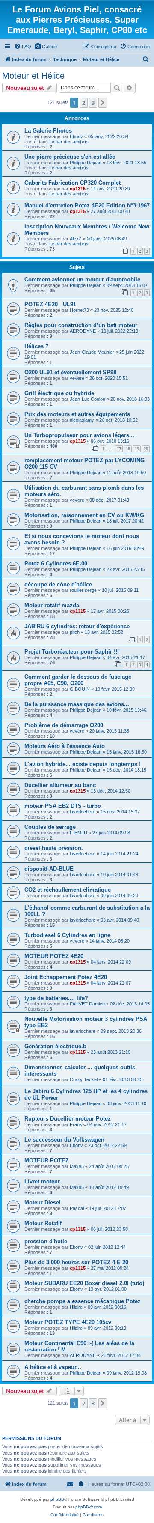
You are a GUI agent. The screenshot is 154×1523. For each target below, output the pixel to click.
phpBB (57, 1499)
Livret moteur (42, 1181)
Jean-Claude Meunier (92, 352)
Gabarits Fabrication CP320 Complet (72, 183)
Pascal (77, 1208)
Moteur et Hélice (33, 75)
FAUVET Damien (87, 1003)
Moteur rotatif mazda (51, 605)
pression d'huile (45, 1241)
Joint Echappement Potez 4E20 (65, 977)
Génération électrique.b (55, 1046)
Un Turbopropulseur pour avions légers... (79, 435)
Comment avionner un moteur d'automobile (82, 279)
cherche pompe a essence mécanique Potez (82, 1301)
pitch (75, 632)
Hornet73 (79, 310)
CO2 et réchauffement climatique (67, 890)
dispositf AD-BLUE (49, 869)
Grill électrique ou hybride (59, 393)
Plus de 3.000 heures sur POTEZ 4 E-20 (76, 1262)
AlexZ (76, 238)
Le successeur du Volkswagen (64, 1139)
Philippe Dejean (85, 162)
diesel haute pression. (53, 848)
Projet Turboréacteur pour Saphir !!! (71, 651)
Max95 (77, 1166)
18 (128, 449)
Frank (76, 1124)
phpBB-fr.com (88, 1507)
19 (137, 449)
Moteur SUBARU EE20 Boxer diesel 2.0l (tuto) (84, 1283)
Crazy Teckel (84, 1079)
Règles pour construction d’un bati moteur (80, 325)
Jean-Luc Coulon (87, 399)
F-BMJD (78, 832)
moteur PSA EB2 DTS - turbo (62, 806)
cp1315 (78, 188)
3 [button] (93, 102)
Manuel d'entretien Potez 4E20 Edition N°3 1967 (87, 205)
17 (119, 449)
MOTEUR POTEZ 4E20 (53, 956)
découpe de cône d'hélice (58, 584)
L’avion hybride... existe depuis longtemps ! (82, 764)
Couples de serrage (50, 827)
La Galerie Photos (48, 130)
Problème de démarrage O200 (63, 725)
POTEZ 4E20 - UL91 (50, 304)
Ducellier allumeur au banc (60, 785)
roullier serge (83, 590)
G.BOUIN (80, 689)
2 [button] (83, 102)
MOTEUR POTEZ (46, 1160)
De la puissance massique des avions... (76, 704)
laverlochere (82, 811)
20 (146, 449)
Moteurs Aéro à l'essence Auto (64, 746)
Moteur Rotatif (43, 1223)
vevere (77, 378)
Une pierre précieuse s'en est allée (69, 157)
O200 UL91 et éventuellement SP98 (70, 372)
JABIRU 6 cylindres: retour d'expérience (77, 626)
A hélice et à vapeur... (52, 1367)
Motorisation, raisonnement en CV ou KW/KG (84, 515)
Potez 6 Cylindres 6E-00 (55, 563)
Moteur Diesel (42, 1202)
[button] (102, 103)
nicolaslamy (82, 420)
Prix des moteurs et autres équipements (77, 414)
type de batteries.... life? (56, 998)
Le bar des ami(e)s (69, 141)
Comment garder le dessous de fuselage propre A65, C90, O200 (77, 680)
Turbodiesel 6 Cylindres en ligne (67, 935)
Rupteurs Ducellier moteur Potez (67, 1118)
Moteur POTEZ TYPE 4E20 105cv (67, 1322)
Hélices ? (36, 346)
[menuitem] (22, 46)
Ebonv (76, 136)
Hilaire (76, 1307)
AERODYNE (83, 331)
